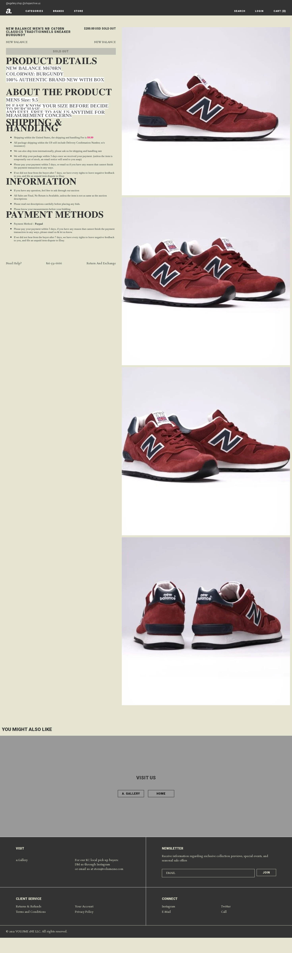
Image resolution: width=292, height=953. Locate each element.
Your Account (84, 907)
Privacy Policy (84, 912)
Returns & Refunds (28, 907)
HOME (161, 793)
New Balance (17, 42)
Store (78, 11)
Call (224, 912)
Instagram (168, 907)
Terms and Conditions (31, 912)
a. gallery (131, 793)
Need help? (14, 263)
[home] (9, 11)
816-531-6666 (54, 263)
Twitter (226, 907)
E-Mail (166, 912)
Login (259, 11)
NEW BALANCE (105, 42)
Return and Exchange (101, 263)
